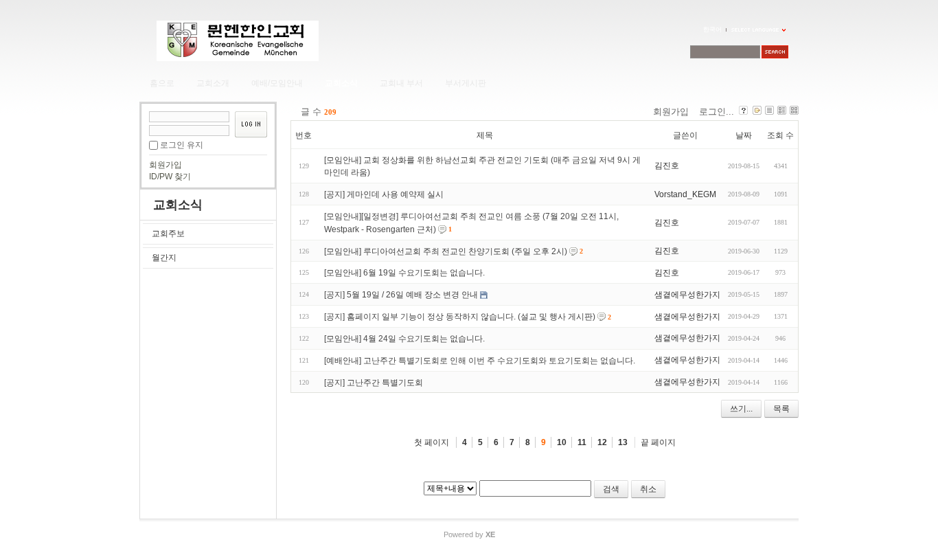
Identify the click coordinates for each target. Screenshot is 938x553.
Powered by (469, 534)
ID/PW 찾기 (170, 176)
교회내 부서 (401, 83)
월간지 (164, 257)
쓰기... (741, 409)
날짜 (743, 135)
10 (562, 442)
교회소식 (341, 83)
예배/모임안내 (277, 83)
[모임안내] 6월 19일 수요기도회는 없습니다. (404, 273)
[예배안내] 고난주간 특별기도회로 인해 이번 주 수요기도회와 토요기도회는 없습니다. (479, 360)
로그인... (716, 111)
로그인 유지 (181, 145)
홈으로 (162, 83)
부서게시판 (465, 83)
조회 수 (780, 135)
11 (581, 442)
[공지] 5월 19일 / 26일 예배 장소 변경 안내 (401, 295)
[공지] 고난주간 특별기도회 (373, 382)
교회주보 (168, 233)
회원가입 (165, 165)
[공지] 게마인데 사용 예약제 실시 (384, 194)
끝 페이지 (658, 442)
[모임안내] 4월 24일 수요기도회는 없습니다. (404, 338)
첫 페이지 (431, 442)
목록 (781, 409)
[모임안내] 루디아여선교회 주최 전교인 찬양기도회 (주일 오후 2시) (445, 251)
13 (623, 442)
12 (602, 442)
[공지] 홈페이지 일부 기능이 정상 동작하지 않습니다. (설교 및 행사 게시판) (459, 316)
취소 (648, 489)
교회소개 (212, 83)
